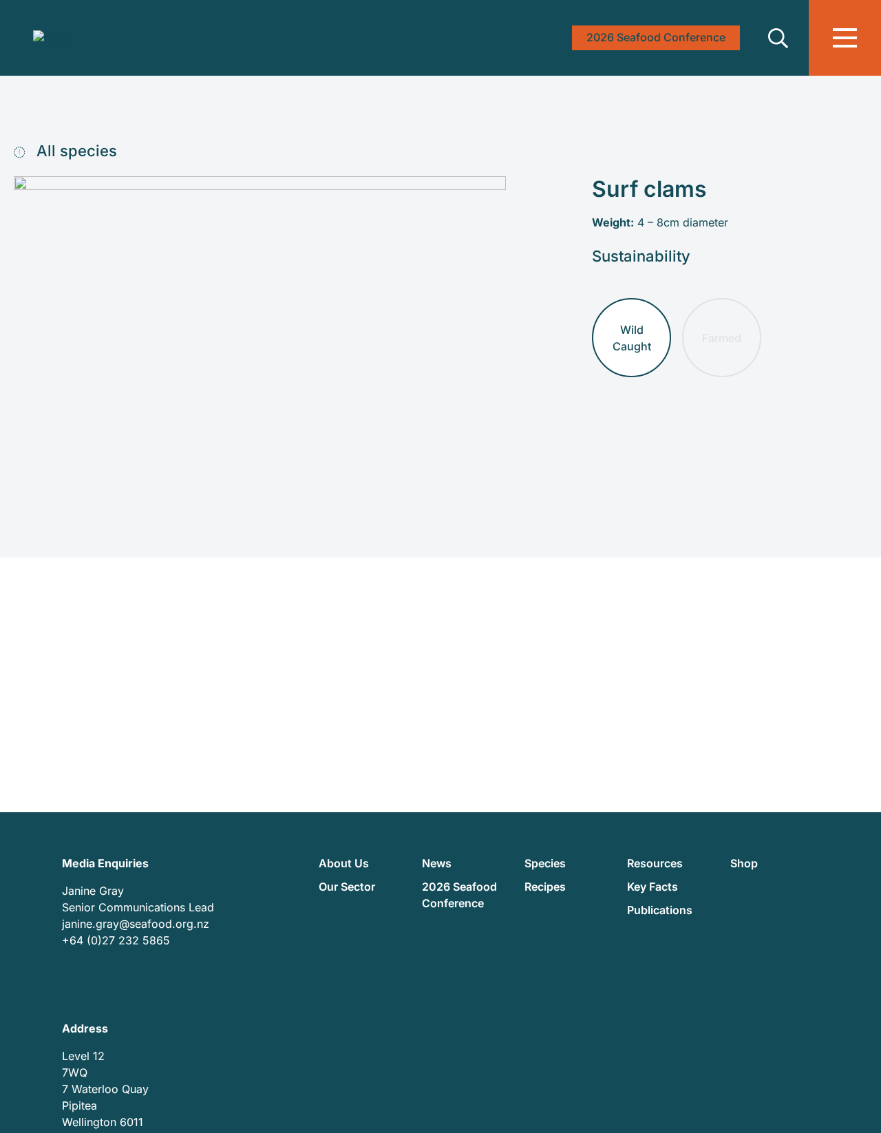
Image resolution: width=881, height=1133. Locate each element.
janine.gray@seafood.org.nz (135, 924)
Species (545, 863)
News (437, 863)
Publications (659, 910)
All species (74, 151)
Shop (744, 863)
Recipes (545, 886)
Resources (655, 863)
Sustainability (641, 256)
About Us (344, 863)
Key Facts (652, 886)
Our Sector (347, 886)
